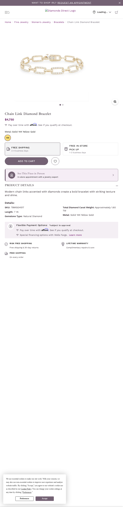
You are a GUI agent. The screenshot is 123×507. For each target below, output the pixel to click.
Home (8, 22)
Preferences (24, 498)
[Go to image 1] (60, 105)
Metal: (20, 131)
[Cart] (116, 12)
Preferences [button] (27, 492)
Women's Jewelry (41, 22)
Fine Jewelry (21, 22)
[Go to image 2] (62, 104)
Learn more (75, 235)
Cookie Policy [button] (26, 489)
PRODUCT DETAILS (19, 185)
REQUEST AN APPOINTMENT (74, 2)
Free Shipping (20, 147)
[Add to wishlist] (55, 161)
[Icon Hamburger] (7, 12)
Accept (44, 498)
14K (7, 138)
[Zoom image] (115, 101)
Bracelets (59, 22)
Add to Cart (26, 161)
